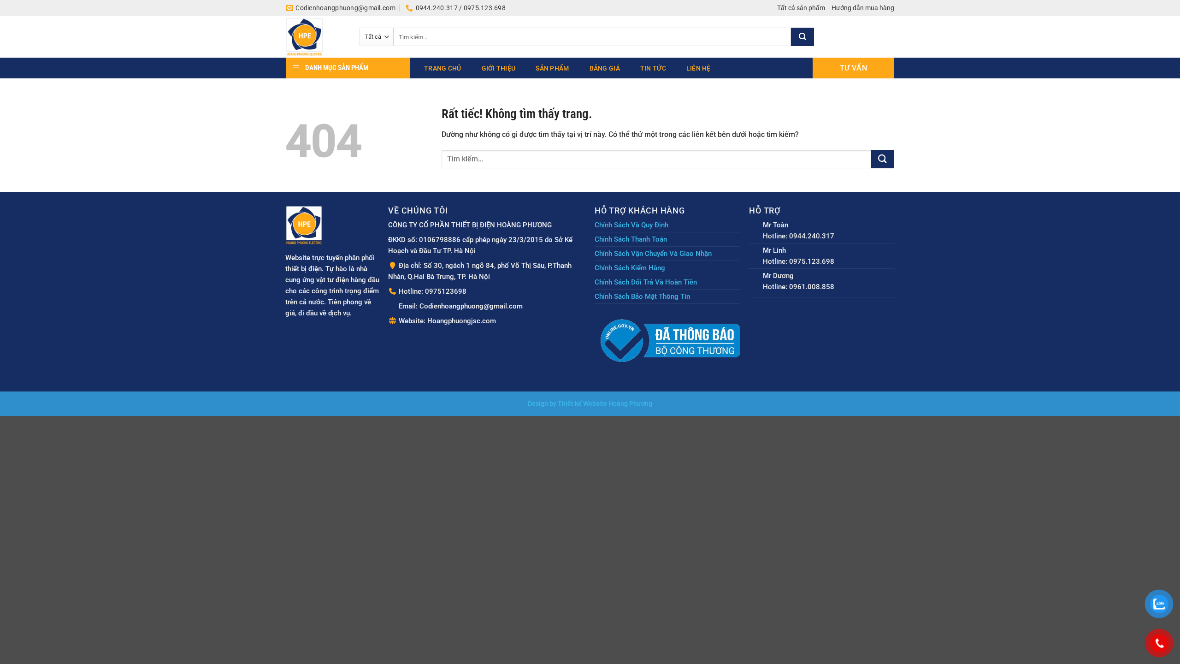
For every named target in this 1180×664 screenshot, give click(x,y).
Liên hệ (698, 68)
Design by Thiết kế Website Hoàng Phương (590, 404)
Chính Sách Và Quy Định (631, 225)
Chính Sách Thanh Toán (631, 239)
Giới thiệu (499, 68)
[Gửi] (802, 37)
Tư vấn (853, 68)
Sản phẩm (552, 68)
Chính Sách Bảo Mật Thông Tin (642, 296)
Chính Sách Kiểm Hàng (630, 268)
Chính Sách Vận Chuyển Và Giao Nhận (653, 253)
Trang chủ (442, 68)
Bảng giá (605, 68)
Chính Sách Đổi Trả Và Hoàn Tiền (646, 282)
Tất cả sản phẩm (801, 8)
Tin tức (653, 68)
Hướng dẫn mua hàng (863, 8)
